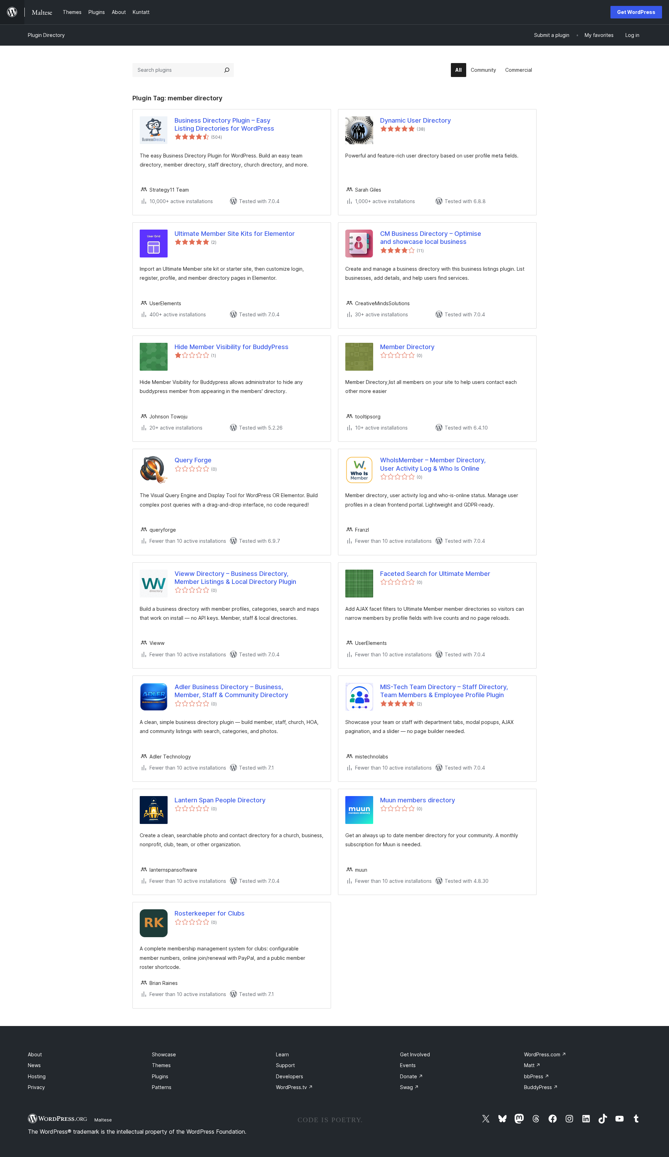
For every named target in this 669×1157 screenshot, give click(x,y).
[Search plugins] (227, 70)
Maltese (103, 1120)
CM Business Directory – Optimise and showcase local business (430, 237)
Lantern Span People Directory (220, 800)
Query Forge (193, 460)
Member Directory (407, 346)
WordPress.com (545, 1054)
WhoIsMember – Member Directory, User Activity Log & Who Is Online (433, 464)
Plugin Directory (46, 35)
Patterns (161, 1087)
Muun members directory (417, 800)
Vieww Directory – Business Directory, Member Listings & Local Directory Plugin (235, 577)
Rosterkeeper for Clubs (210, 913)
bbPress (536, 1076)
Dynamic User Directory (415, 120)
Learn (282, 1054)
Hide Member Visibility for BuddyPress (232, 346)
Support (285, 1065)
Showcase (164, 1054)
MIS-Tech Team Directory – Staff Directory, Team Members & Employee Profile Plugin (444, 691)
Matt (532, 1065)
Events (408, 1065)
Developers (289, 1076)
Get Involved (415, 1054)
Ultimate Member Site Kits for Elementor (235, 233)
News (34, 1065)
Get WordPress (636, 12)
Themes (161, 1065)
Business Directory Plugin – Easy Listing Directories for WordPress (224, 124)
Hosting (37, 1076)
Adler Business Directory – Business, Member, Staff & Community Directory (231, 691)
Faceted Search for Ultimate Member (435, 573)
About (35, 1054)
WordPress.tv (294, 1087)
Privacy (36, 1087)
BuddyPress (541, 1087)
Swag (409, 1087)
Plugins (160, 1076)
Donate (411, 1076)
